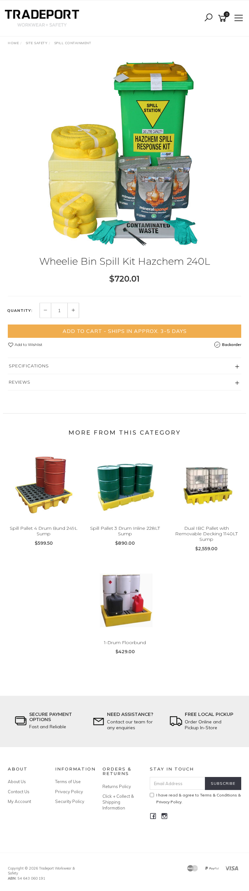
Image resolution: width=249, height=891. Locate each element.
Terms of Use (68, 781)
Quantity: (19, 310)
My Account (19, 801)
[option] (124, 153)
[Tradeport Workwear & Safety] (43, 18)
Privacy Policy (69, 791)
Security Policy (69, 801)
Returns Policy (116, 786)
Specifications (29, 365)
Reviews (19, 382)
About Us (17, 781)
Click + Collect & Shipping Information (118, 802)
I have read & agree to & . (198, 798)
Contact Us (19, 791)
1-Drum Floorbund (125, 642)
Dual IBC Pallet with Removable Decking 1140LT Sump (206, 533)
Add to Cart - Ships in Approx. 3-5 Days (125, 331)
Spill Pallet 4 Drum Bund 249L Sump (43, 531)
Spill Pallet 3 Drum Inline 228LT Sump (125, 531)
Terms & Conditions (218, 795)
